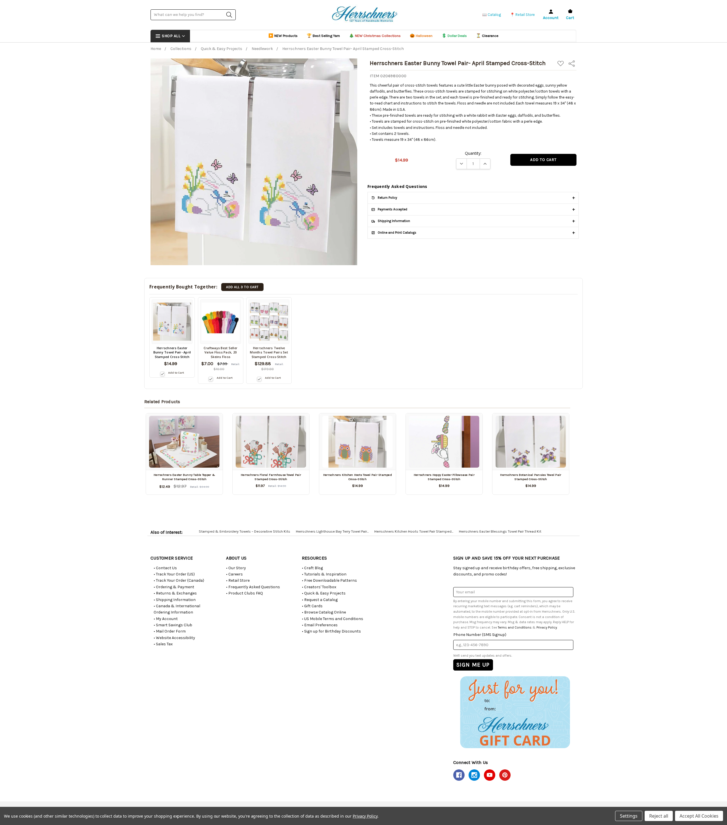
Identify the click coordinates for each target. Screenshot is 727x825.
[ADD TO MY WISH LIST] (211, 424)
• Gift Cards (312, 606)
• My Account (166, 618)
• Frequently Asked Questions (253, 587)
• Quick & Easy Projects (324, 593)
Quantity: (473, 153)
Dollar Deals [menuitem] (454, 35)
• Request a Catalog (320, 599)
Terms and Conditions (515, 627)
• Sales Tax (163, 644)
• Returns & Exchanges (175, 593)
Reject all (658, 816)
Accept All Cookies (699, 816)
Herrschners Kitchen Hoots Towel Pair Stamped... (413, 531)
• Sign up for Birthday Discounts (331, 631)
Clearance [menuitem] (487, 35)
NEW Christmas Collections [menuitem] (375, 35)
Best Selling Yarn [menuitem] (323, 35)
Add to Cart (176, 372)
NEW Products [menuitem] (283, 35)
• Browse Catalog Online (324, 612)
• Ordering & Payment (174, 587)
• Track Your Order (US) (174, 574)
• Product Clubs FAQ (244, 593)
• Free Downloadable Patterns (329, 580)
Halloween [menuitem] (421, 35)
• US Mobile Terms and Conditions (332, 618)
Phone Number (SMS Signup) (479, 634)
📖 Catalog (491, 14)
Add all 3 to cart (242, 287)
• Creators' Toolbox (319, 587)
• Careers (234, 574)
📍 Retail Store (522, 14)
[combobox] (193, 14)
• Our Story (236, 568)
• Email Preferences (320, 625)
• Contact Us (165, 568)
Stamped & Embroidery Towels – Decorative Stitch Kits (244, 531)
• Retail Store (238, 580)
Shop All (171, 35)
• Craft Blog (312, 568)
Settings (629, 816)
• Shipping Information (175, 599)
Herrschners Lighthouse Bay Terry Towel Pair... (332, 531)
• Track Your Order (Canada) (179, 580)
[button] (514, 712)
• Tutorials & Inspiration (324, 574)
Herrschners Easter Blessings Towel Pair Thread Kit (500, 531)
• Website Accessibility (174, 637)
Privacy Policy (546, 627)
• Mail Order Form (170, 631)
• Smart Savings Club (173, 625)
